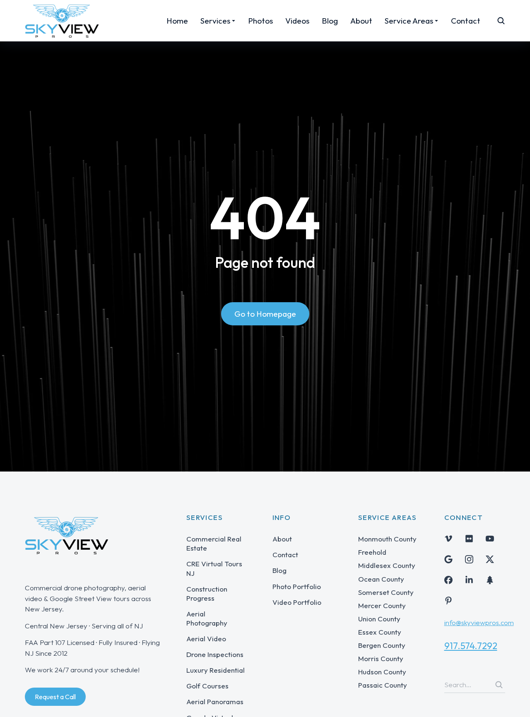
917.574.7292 (470, 646)
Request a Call (55, 697)
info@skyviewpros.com (479, 622)
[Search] (499, 685)
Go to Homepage (265, 314)
